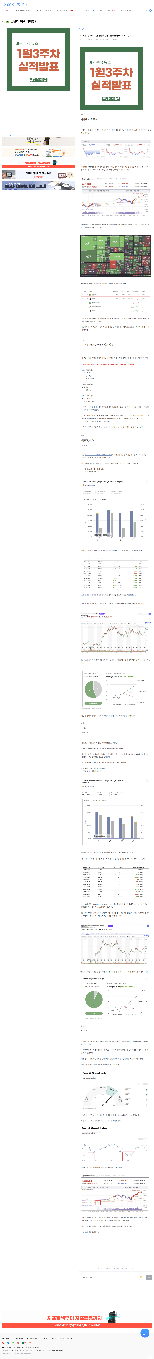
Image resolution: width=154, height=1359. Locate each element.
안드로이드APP (44, 1338)
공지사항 (54, 1338)
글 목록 (100, 1268)
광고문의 (62, 1338)
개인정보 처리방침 (18, 1338)
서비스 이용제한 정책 (31, 1338)
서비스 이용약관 (6, 1338)
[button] (10, 135)
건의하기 (69, 1338)
